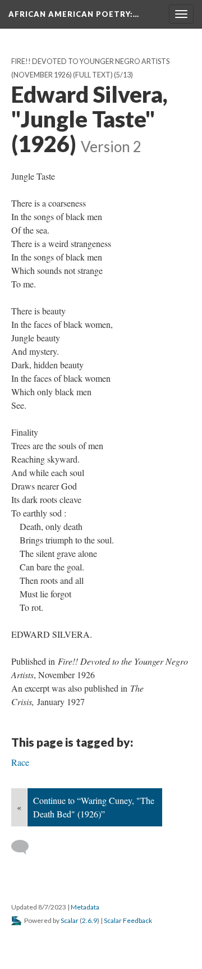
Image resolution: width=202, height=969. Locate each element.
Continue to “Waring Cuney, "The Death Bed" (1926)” (93, 807)
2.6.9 (89, 920)
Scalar (70, 920)
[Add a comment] (25, 847)
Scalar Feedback (128, 920)
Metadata (85, 907)
